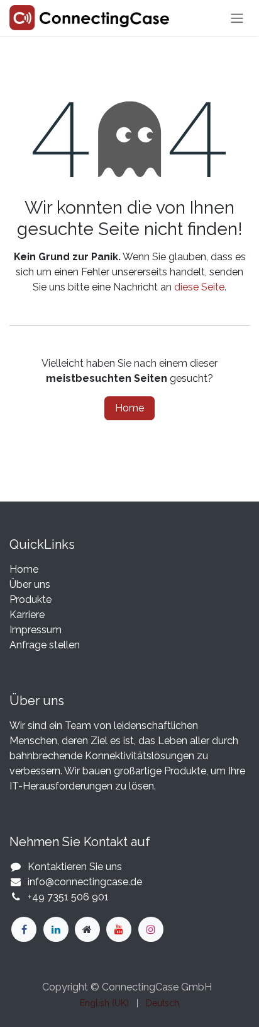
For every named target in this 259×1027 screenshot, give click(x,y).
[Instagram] (150, 929)
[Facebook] (23, 929)
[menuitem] (104, 1003)
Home (129, 408)
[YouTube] (118, 929)
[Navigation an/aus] (237, 18)
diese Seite (199, 287)
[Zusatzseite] (87, 929)
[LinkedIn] (56, 929)
